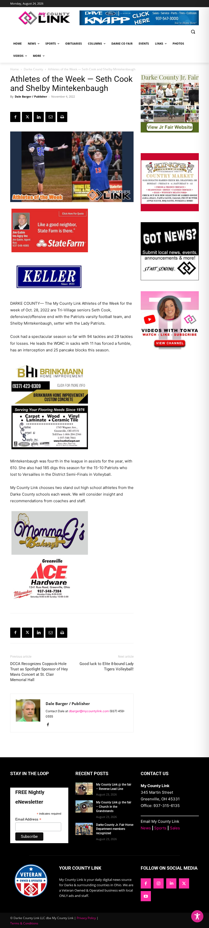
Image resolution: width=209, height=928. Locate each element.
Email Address (28, 819)
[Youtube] (146, 896)
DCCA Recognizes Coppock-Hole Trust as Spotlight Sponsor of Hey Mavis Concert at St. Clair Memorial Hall (39, 671)
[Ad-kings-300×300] (170, 209)
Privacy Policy (86, 918)
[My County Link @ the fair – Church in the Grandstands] (84, 806)
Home (14, 69)
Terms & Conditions (24, 923)
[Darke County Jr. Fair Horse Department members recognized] (84, 829)
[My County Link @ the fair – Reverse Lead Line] (84, 789)
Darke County (33, 69)
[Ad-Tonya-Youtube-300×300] (170, 348)
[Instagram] (158, 883)
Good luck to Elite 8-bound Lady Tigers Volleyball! (107, 666)
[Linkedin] (39, 117)
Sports (160, 828)
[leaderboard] (139, 17)
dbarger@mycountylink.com (89, 711)
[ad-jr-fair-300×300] (170, 131)
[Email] (50, 117)
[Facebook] (15, 117)
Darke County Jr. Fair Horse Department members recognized (114, 829)
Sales (175, 828)
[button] (193, 32)
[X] (27, 117)
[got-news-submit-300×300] (170, 278)
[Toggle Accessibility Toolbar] (197, 916)
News (146, 828)
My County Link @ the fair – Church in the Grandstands (113, 807)
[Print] (62, 117)
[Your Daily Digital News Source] (45, 17)
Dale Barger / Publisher (31, 96)
